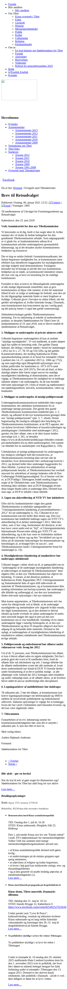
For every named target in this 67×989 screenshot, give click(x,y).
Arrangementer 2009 (26, 142)
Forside (12, 4)
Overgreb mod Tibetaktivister (24, 170)
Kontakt (12, 75)
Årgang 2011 (22, 158)
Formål (19, 53)
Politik (18, 32)
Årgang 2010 (22, 161)
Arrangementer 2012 (26, 133)
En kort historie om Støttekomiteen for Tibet (39, 50)
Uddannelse (21, 38)
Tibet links (14, 148)
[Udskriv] (55, 202)
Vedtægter (20, 62)
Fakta (18, 19)
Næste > (12, 764)
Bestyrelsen (21, 59)
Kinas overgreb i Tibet (27, 16)
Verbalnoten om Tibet (20, 145)
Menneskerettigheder (26, 28)
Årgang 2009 (22, 164)
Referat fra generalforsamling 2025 (34, 66)
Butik (11, 69)
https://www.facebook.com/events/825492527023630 (37, 907)
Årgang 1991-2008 (25, 167)
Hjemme (17, 188)
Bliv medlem (22, 10)
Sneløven (13, 151)
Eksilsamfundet (23, 44)
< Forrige (13, 760)
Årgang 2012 (22, 155)
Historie (19, 25)
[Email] (5, 205)
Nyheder (13, 124)
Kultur (18, 35)
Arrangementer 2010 (26, 139)
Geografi (20, 22)
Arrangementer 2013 (26, 130)
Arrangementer (16, 127)
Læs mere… (8, 789)
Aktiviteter (21, 56)
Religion (19, 41)
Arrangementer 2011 (26, 136)
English (23, 72)
